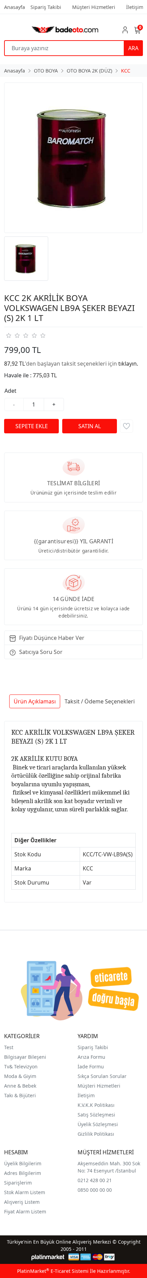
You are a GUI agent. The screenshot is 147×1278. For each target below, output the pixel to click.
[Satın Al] (89, 426)
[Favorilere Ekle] (126, 426)
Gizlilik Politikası (96, 1134)
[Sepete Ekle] (31, 426)
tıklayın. (128, 363)
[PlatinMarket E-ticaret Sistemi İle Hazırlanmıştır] (48, 1256)
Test (8, 1047)
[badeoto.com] (65, 29)
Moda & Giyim (20, 1076)
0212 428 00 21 (95, 1180)
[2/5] (12, 335)
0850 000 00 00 (95, 1190)
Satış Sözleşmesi (96, 1114)
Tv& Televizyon (21, 1066)
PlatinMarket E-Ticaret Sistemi (53, 1271)
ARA (133, 48)
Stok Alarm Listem (24, 1192)
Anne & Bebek (20, 1085)
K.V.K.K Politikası (96, 1105)
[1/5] (8, 335)
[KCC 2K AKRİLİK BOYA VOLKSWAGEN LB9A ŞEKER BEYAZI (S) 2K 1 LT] (73, 157)
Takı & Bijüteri (20, 1095)
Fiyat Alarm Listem (25, 1211)
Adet (10, 390)
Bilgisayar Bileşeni (25, 1057)
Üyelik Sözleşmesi (98, 1124)
